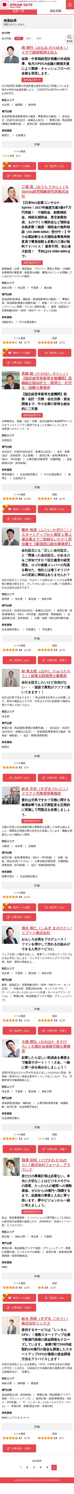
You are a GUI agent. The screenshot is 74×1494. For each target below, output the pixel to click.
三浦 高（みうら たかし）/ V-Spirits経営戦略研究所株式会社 (45, 191)
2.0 (46, 1287)
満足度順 (55, 10)
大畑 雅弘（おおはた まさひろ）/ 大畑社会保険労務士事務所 (46, 1046)
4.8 (20, 498)
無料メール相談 (21, 166)
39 (63, 1020)
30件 (29, 38)
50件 (39, 38)
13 (63, 650)
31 (63, 498)
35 (28, 1438)
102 (29, 650)
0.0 (12, 156)
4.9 (20, 897)
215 (29, 498)
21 (63, 342)
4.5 (20, 342)
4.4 (55, 498)
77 (28, 342)
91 (28, 1287)
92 (28, 1020)
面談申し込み (56, 166)
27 (54, 1287)
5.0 (55, 342)
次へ (54, 1467)
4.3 (20, 1138)
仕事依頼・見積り (22, 175)
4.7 (20, 1438)
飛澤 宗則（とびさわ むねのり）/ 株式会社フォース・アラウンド (46, 1164)
